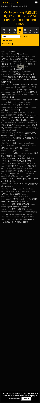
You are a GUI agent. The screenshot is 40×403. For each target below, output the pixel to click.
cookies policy (30, 396)
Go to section (6, 43)
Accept (26, 399)
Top (26, 36)
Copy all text (8, 40)
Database (4, 6)
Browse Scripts (16, 6)
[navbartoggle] (36, 2)
